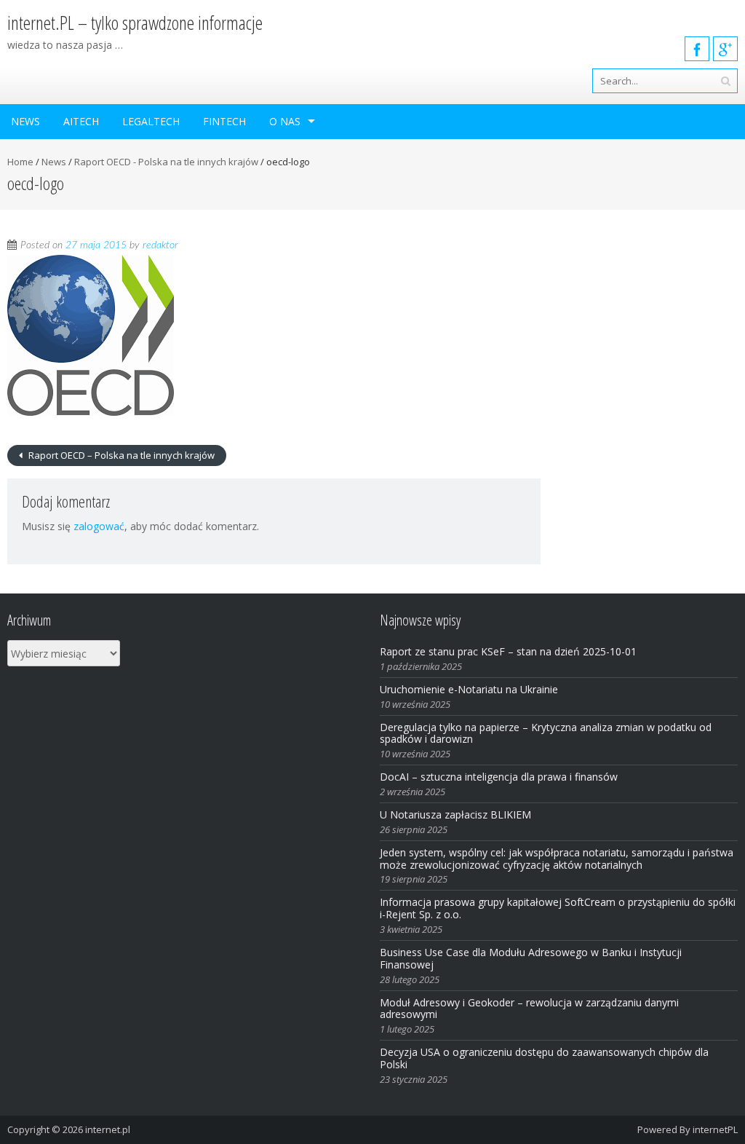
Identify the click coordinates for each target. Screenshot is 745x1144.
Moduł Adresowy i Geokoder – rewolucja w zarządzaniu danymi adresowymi (529, 1008)
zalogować (98, 526)
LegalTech (151, 121)
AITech (81, 121)
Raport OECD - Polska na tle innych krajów (166, 161)
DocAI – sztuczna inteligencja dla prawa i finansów (499, 777)
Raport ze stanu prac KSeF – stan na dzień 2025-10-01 (508, 651)
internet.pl (107, 1129)
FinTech (224, 121)
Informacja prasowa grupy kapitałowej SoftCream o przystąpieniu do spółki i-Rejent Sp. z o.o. (558, 908)
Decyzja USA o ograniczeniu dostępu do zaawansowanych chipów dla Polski (544, 1058)
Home (20, 161)
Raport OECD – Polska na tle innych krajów (120, 455)
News (25, 121)
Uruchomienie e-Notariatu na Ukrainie (469, 689)
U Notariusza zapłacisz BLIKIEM (455, 814)
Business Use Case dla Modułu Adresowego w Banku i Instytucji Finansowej (531, 958)
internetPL (715, 1129)
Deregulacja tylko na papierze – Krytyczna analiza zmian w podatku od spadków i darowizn (546, 733)
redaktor (160, 245)
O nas (284, 121)
